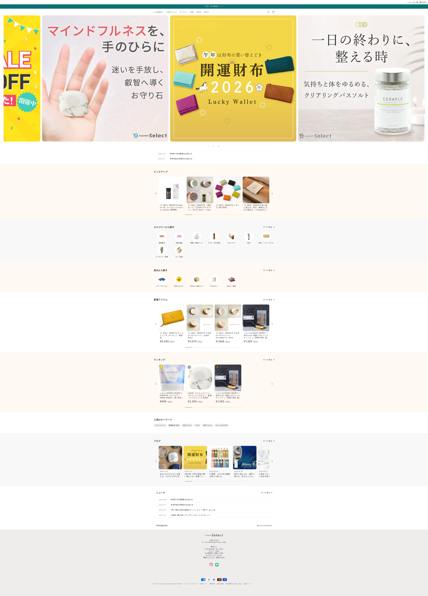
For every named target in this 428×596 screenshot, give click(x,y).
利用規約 (212, 583)
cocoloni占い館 (209, 548)
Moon (221, 548)
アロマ (197, 425)
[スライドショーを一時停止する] (219, 146)
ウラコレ (219, 555)
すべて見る (267, 227)
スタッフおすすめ (221, 425)
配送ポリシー (248, 583)
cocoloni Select (164, 584)
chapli (217, 551)
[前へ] (156, 193)
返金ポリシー (204, 583)
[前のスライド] (208, 146)
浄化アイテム (187, 425)
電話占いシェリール (209, 557)
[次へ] (271, 193)
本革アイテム (207, 425)
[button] (268, 12)
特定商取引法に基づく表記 (233, 583)
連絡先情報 (220, 583)
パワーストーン (160, 425)
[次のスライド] (213, 146)
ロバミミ (211, 551)
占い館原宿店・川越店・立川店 (214, 553)
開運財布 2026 (174, 425)
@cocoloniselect (264, 525)
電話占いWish (220, 557)
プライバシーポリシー (191, 583)
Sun (217, 548)
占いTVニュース (211, 555)
